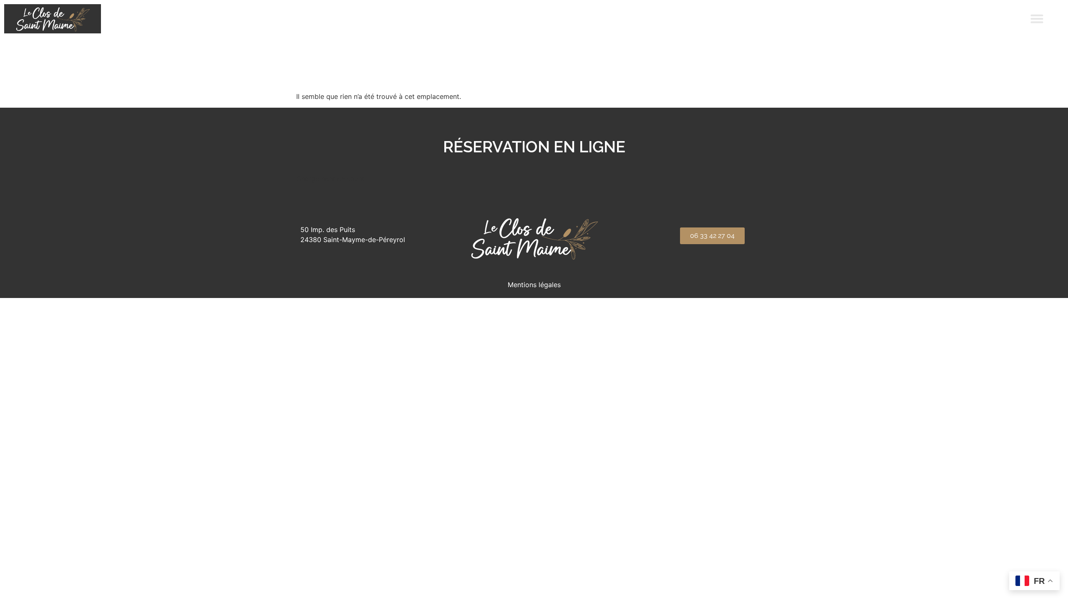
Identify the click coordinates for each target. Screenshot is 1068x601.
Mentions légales (534, 284)
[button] (1037, 18)
